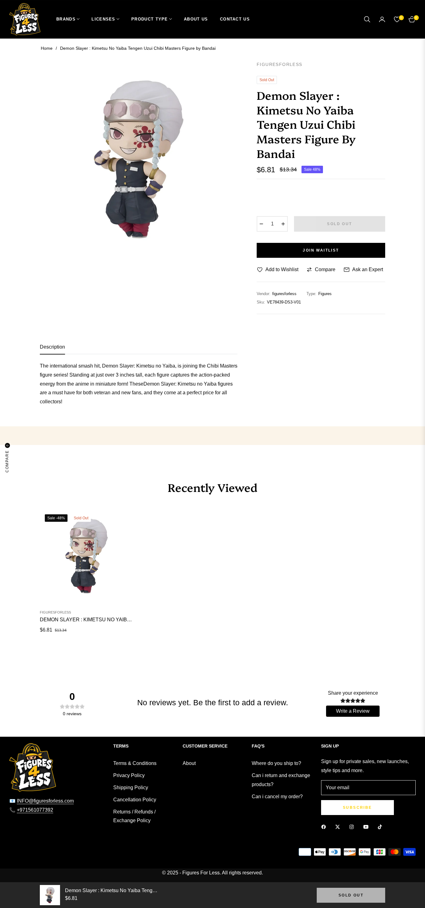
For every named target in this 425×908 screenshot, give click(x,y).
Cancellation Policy (134, 799)
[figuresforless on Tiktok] (381, 827)
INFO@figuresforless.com (45, 801)
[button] (367, 19)
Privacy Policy (129, 775)
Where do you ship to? (276, 763)
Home (47, 48)
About (189, 763)
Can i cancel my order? (277, 796)
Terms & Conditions (134, 763)
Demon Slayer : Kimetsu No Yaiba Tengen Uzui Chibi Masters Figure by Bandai (86, 619)
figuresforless (55, 612)
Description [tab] (52, 347)
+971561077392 (35, 810)
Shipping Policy (130, 787)
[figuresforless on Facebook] (325, 827)
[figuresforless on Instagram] (353, 827)
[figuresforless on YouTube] (367, 827)
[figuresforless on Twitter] (339, 827)
